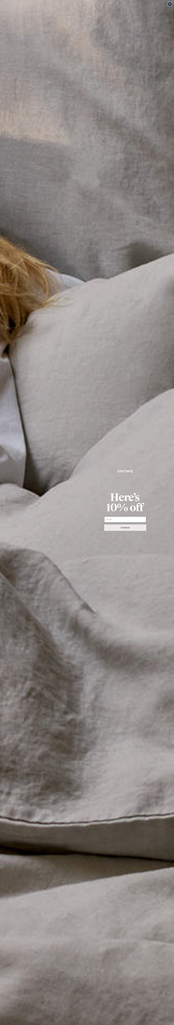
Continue (125, 527)
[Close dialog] (170, 4)
